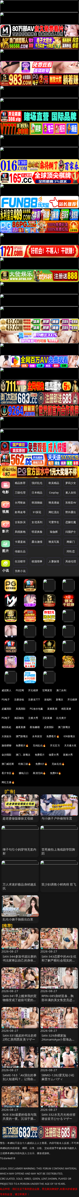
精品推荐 (20, 483)
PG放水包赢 (36, 708)
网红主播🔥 (8, 782)
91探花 (37, 512)
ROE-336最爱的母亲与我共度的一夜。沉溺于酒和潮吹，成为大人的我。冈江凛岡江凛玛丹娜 (20, 1120)
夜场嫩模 (35, 727)
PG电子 (6, 699)
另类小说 (20, 571)
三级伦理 (20, 492)
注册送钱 (19, 699)
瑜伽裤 (54, 532)
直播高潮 (52, 708)
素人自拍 (70, 492)
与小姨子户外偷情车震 (57, 818)
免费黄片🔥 (22, 745)
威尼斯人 (7, 690)
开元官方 (55, 745)
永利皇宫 (37, 736)
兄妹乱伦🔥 (58, 764)
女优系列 (37, 522)
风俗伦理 (70, 561)
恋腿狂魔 (70, 522)
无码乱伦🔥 (39, 745)
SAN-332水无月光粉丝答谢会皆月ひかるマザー (59, 1116)
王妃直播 (47, 718)
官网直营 (47, 690)
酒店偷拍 (19, 718)
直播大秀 (68, 754)
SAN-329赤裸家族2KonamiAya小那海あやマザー (58, 1039)
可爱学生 (54, 522)
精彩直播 (66, 708)
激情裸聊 (7, 745)
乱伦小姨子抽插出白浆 (18, 919)
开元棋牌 (33, 690)
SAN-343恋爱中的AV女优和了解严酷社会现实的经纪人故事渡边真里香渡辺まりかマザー (59, 962)
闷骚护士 (70, 532)
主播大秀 (33, 718)
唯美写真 (54, 542)
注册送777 (34, 699)
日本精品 (37, 492)
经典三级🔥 (24, 764)
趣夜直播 (21, 727)
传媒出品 (20, 551)
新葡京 (59, 699)
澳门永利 (61, 690)
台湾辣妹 (20, 502)
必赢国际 (7, 708)
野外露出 (70, 512)
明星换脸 (37, 532)
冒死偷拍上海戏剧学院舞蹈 (58, 851)
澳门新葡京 (64, 727)
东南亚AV (70, 502)
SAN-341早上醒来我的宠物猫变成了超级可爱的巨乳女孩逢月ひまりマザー (20, 1000)
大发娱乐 (7, 736)
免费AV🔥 (55, 773)
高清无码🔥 (39, 773)
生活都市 (20, 561)
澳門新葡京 (22, 736)
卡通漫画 (20, 542)
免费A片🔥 (41, 764)
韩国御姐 (37, 502)
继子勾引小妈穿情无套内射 (19, 851)
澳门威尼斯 (8, 764)
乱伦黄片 (61, 718)
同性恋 (71, 551)
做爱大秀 (54, 754)
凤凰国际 (21, 708)
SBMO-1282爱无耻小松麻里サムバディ (58, 1077)
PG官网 (20, 690)
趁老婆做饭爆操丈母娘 (18, 818)
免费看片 (40, 754)
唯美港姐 (54, 502)
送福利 (47, 699)
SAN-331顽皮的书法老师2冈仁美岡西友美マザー (20, 1037)
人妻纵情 (54, 561)
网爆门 (71, 542)
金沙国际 (7, 754)
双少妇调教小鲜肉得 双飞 (59, 884)
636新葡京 (69, 736)
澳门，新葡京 (23, 754)
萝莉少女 (70, 483)
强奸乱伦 (37, 483)
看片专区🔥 (8, 773)
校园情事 (37, 561)
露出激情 (37, 542)
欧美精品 (54, 483)
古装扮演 (20, 522)
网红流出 (54, 512)
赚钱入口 (24, 773)
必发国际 (49, 727)
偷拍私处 (7, 727)
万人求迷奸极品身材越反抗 (19, 886)
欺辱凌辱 (20, 512)
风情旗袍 (20, 532)
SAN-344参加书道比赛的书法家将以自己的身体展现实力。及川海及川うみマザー (20, 962)
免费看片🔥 (52, 736)
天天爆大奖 (70, 745)
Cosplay (54, 492)
